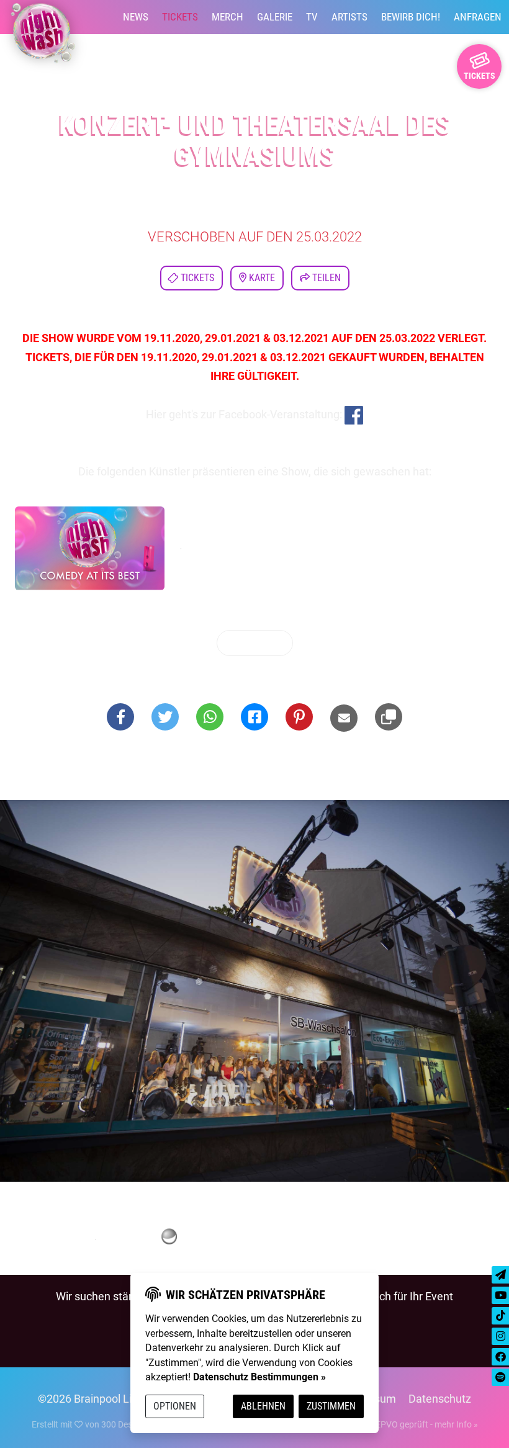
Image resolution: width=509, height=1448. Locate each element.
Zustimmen (331, 1406)
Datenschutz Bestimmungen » (259, 1377)
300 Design (122, 1424)
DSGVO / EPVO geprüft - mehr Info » (408, 1424)
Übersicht (258, 642)
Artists (349, 17)
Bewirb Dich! (410, 17)
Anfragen (478, 17)
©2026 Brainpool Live (90, 1398)
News (135, 17)
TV (312, 17)
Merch (227, 17)
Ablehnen (263, 1406)
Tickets (180, 17)
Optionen (174, 1406)
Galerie (274, 17)
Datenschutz (439, 1398)
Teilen (325, 278)
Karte (260, 278)
